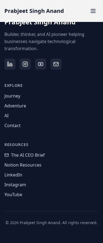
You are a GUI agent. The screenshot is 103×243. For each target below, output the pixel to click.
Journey (12, 96)
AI (6, 116)
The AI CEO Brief (28, 155)
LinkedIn (13, 175)
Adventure (15, 106)
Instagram (15, 185)
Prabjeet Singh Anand (34, 11)
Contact (12, 125)
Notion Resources (22, 165)
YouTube (13, 194)
